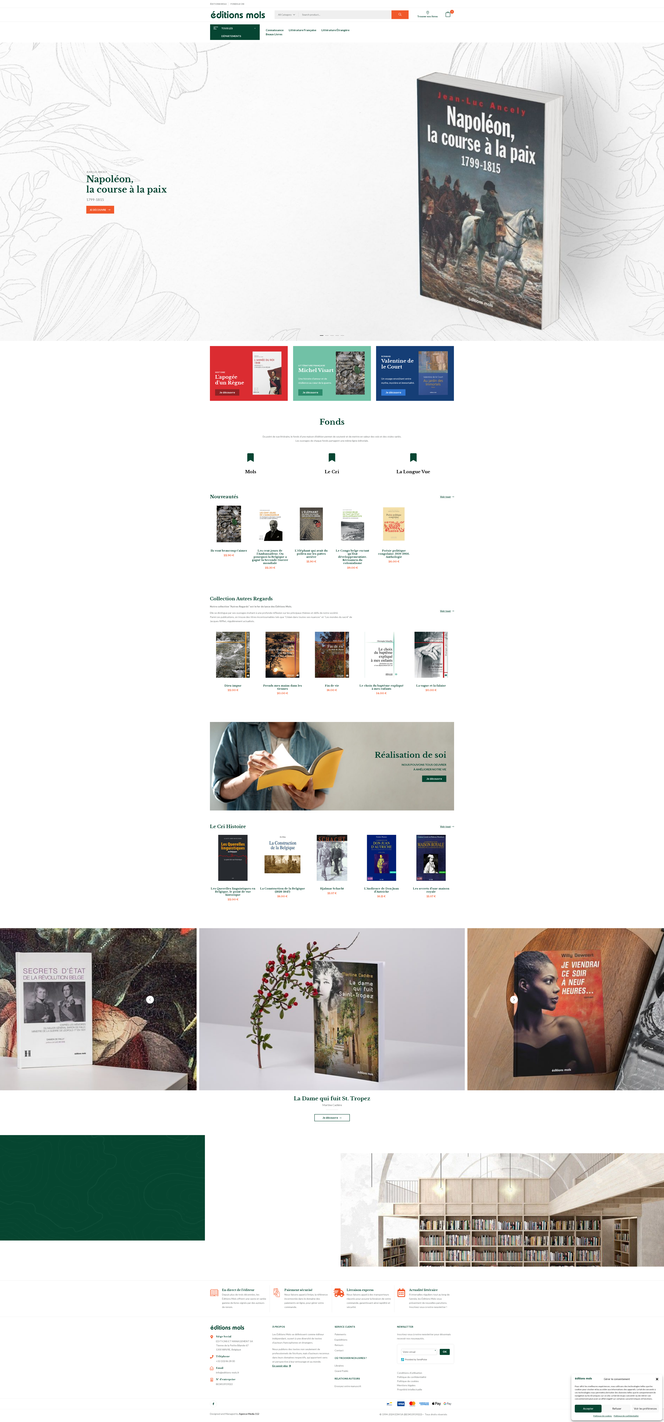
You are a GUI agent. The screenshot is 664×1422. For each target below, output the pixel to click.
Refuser (616, 1408)
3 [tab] (332, 335)
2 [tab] (327, 335)
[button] (657, 1379)
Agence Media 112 (249, 1413)
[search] (400, 14)
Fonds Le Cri (237, 4)
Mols (250, 471)
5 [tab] (342, 335)
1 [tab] (321, 335)
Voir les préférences (645, 1408)
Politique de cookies (602, 1416)
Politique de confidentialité (626, 1416)
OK (445, 1351)
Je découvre (98, 209)
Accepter (588, 1408)
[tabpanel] (332, 192)
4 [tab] (337, 335)
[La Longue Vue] (413, 457)
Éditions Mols (218, 4)
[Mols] (250, 457)
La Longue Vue (413, 471)
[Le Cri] (332, 457)
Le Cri (332, 471)
